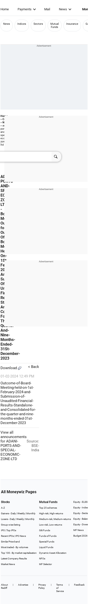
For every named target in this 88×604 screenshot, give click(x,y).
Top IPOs (11, 530)
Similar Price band (10, 541)
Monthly (30, 513)
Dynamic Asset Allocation (52, 552)
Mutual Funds (54, 25)
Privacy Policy (42, 586)
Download (9, 368)
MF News (78, 530)
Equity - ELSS (80, 501)
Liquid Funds (46, 547)
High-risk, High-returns (51, 513)
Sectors (38, 23)
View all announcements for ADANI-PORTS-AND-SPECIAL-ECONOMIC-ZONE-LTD (13, 445)
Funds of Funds (47, 536)
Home (4, 9)
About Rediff (4, 586)
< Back (33, 367)
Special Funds (46, 541)
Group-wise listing (10, 524)
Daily (13, 513)
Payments (25, 9)
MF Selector (45, 564)
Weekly (21, 513)
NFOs (42, 558)
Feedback (79, 584)
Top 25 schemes (48, 507)
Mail (47, 9)
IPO (3, 530)
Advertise (23, 584)
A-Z (3, 507)
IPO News (20, 536)
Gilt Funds (44, 530)
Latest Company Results (14, 558)
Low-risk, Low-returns (50, 524)
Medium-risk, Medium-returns (55, 519)
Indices (21, 23)
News (63, 9)
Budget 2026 (80, 535)
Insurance (72, 23)
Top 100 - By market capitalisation (19, 552)
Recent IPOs (7, 536)
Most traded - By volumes (14, 547)
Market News (8, 564)
